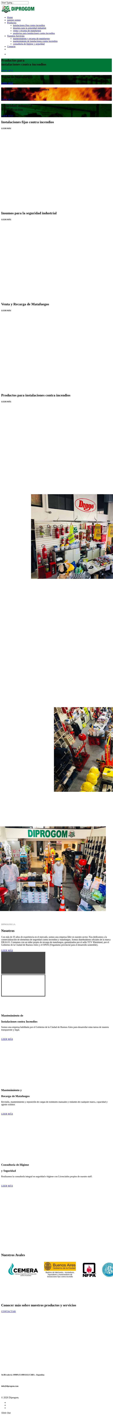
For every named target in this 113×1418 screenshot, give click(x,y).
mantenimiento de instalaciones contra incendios (35, 41)
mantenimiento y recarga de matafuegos (31, 38)
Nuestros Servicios (15, 36)
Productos (11, 22)
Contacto (11, 46)
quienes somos (14, 20)
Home (10, 17)
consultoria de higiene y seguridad (29, 44)
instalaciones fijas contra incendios (29, 25)
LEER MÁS (7, 70)
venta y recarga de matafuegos (27, 30)
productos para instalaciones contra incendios (34, 33)
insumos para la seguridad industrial (29, 28)
